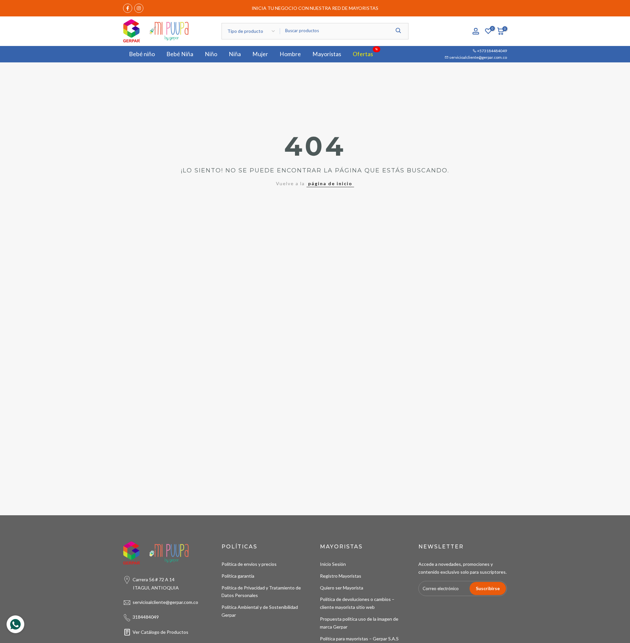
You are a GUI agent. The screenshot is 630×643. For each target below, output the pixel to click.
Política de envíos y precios (249, 564)
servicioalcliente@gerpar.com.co (478, 57)
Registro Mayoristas (340, 576)
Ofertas (365, 53)
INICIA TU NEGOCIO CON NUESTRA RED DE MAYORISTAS (315, 8)
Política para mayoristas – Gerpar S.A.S (359, 638)
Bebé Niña (179, 54)
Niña (235, 54)
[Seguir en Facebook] (127, 8)
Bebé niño (142, 54)
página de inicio (330, 183)
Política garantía (237, 576)
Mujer (260, 54)
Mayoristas (326, 54)
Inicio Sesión (333, 564)
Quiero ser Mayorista (341, 587)
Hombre (290, 54)
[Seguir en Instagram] (138, 8)
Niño (211, 54)
